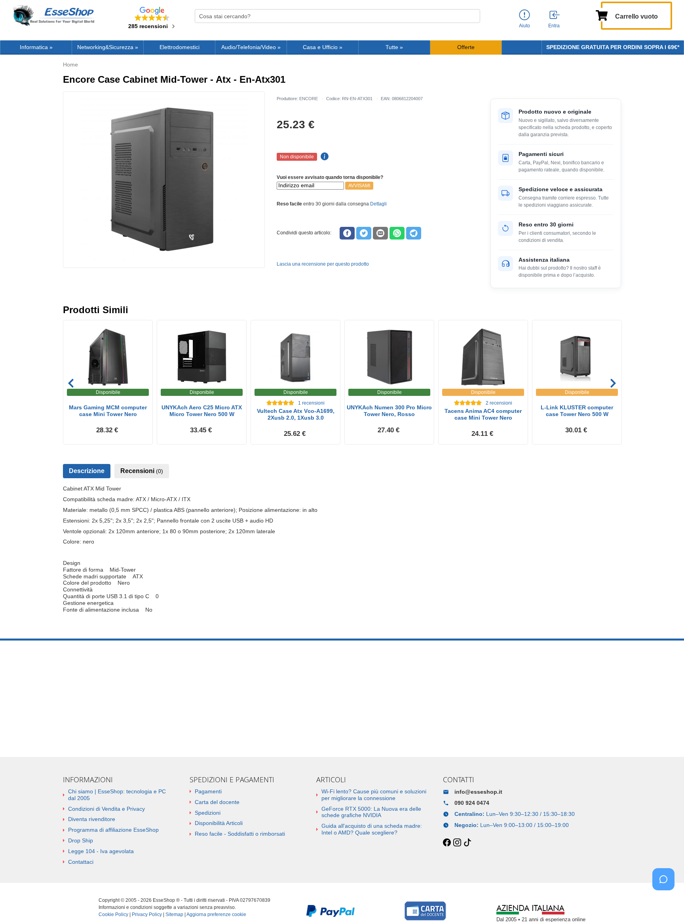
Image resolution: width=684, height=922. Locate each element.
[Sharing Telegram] (413, 233)
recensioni (311, 403)
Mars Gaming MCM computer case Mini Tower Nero (108, 410)
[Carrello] (602, 14)
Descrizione (86, 471)
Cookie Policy (113, 914)
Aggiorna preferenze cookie (216, 914)
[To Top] (665, 903)
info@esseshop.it (478, 792)
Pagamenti (208, 791)
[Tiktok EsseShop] (467, 842)
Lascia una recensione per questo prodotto (323, 264)
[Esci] (555, 15)
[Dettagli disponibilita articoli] (323, 157)
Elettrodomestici (180, 47)
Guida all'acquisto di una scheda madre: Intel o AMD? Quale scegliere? (371, 829)
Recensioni (141, 471)
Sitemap (174, 914)
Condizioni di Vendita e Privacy (106, 809)
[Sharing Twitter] (363, 233)
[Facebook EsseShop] (447, 842)
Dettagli (378, 204)
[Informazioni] (524, 15)
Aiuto (524, 26)
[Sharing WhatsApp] (397, 233)
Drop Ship (80, 840)
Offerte (466, 47)
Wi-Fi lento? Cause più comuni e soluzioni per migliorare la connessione (373, 794)
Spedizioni (207, 813)
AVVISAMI (359, 185)
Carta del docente (217, 802)
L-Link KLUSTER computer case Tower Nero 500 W (577, 410)
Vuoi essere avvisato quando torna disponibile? (330, 177)
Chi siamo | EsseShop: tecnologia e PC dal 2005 (117, 794)
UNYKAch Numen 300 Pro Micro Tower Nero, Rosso (389, 410)
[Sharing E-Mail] (380, 233)
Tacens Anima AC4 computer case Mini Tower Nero (483, 414)
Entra (554, 26)
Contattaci (80, 862)
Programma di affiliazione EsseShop (113, 830)
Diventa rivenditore (91, 819)
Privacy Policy (147, 914)
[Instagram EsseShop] (457, 842)
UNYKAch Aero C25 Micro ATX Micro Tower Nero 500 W (202, 410)
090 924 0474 (471, 803)
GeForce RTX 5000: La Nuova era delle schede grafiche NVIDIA (371, 812)
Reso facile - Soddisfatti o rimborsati (240, 834)
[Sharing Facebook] (347, 233)
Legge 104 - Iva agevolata (101, 851)
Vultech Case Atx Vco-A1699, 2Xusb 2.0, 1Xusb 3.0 (295, 414)
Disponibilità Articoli (219, 823)
